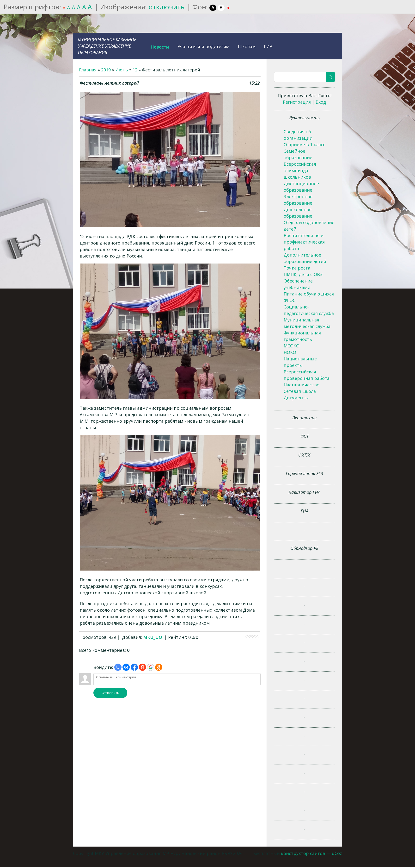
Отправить (110, 693)
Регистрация (297, 102)
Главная (88, 70)
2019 (106, 70)
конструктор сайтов (303, 853)
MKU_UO (152, 637)
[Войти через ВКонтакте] (126, 667)
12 (135, 70)
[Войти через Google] (150, 667)
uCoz (337, 853)
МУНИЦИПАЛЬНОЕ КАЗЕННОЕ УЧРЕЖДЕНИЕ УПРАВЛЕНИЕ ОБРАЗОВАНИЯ (107, 46)
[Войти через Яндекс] (142, 667)
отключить (166, 6)
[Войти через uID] (118, 667)
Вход (321, 102)
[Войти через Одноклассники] (158, 667)
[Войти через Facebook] (134, 667)
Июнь (121, 70)
